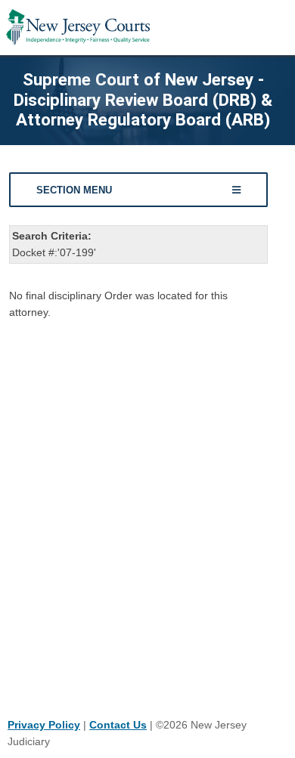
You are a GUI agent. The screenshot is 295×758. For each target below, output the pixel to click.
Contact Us (118, 725)
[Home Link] (78, 27)
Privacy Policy (44, 725)
